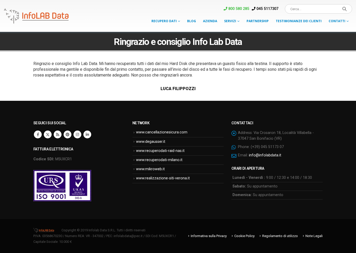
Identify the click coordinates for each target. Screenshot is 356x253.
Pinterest (67, 134)
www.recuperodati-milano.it (159, 160)
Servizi (230, 21)
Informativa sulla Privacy (209, 236)
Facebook (38, 134)
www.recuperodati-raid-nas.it (160, 151)
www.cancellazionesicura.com (161, 132)
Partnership (258, 21)
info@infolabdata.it (265, 155)
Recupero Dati (164, 21)
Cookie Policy (244, 236)
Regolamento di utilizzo (280, 236)
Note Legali (314, 236)
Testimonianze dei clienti (299, 21)
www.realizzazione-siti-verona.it (163, 178)
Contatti (337, 21)
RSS (58, 134)
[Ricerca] (344, 8)
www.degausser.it (150, 141)
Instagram (77, 134)
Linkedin (87, 134)
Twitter (48, 134)
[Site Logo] (36, 16)
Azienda (210, 21)
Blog (191, 21)
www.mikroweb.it (150, 169)
